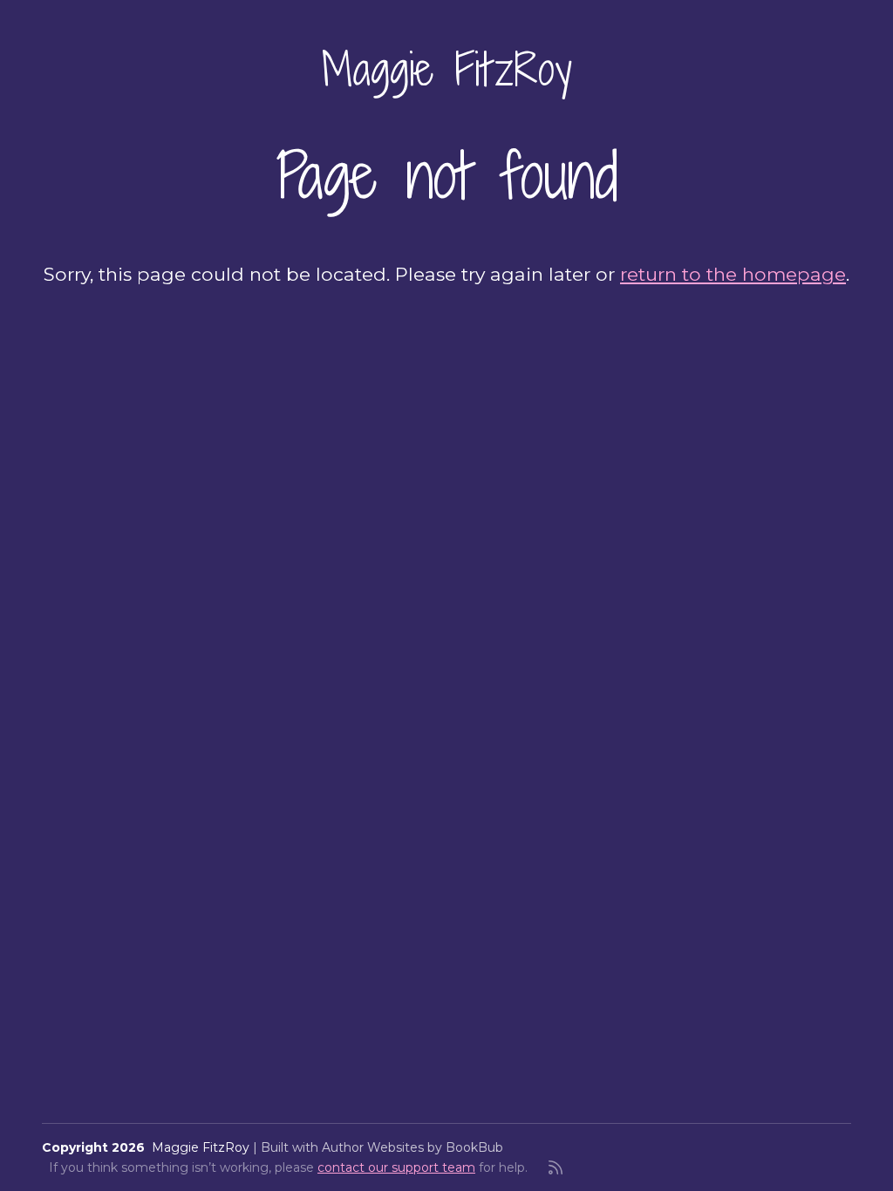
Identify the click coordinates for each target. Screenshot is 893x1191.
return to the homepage (733, 273)
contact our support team (396, 1167)
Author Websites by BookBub (412, 1147)
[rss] (555, 1167)
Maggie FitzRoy (447, 68)
